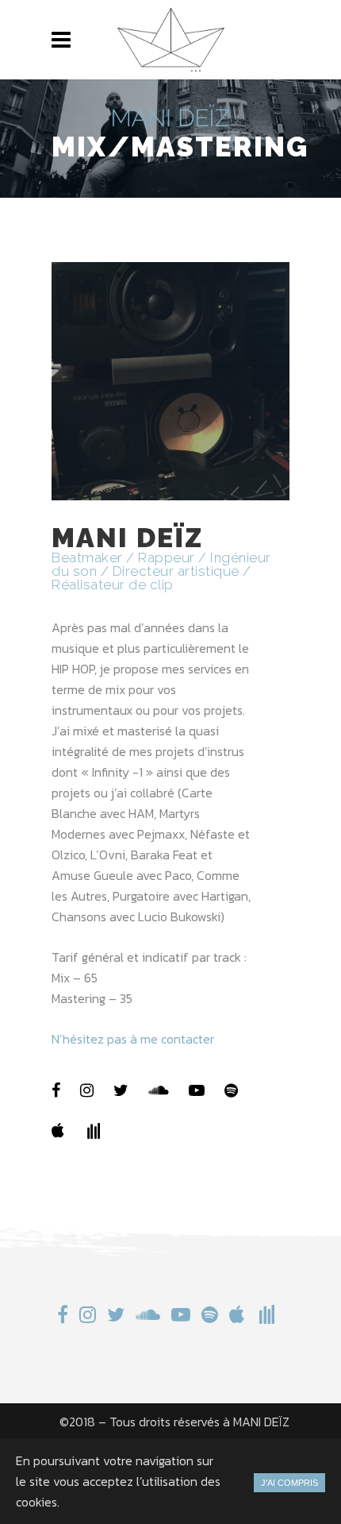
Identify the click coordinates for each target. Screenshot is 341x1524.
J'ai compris (289, 1482)
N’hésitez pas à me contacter (133, 1038)
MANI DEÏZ (261, 1421)
